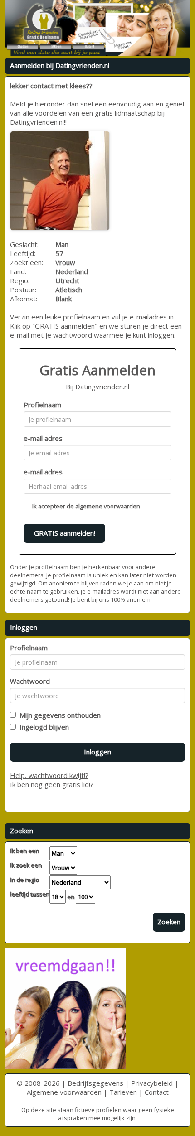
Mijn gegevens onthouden (58, 715)
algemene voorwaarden (107, 506)
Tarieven (123, 1092)
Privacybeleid (152, 1083)
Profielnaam (42, 404)
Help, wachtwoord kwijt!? (49, 775)
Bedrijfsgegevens (95, 1083)
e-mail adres (43, 438)
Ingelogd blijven (42, 726)
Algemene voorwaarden (64, 1092)
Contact (157, 1092)
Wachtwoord (30, 681)
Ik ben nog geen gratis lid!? (51, 784)
